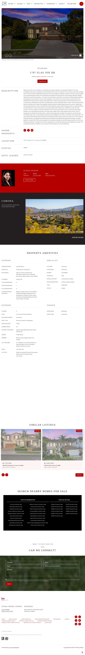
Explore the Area (77, 237)
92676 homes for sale (71, 509)
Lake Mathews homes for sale (16, 520)
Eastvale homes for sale (16, 509)
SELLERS (20, 4)
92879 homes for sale (57, 506)
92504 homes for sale (71, 506)
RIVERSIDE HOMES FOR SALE (44, 621)
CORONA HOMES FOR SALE (8, 621)
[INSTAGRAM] (79, 617)
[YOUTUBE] (79, 620)
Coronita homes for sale (16, 516)
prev (6, 55)
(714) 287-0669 (71, 4)
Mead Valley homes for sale (37, 516)
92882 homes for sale (57, 513)
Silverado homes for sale (15, 522)
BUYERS (10, 4)
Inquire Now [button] (42, 81)
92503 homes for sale (57, 511)
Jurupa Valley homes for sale (37, 511)
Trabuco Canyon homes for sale (37, 504)
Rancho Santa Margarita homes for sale (37, 522)
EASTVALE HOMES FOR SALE (26, 621)
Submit (9, 584)
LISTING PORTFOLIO (26, 619)
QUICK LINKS (48, 622)
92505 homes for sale (71, 504)
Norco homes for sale (16, 518)
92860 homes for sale (57, 516)
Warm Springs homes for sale (37, 509)
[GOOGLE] (79, 624)
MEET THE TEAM (13, 619)
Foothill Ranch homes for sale (37, 513)
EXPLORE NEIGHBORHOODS (42, 619)
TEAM (28, 4)
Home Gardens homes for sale (16, 511)
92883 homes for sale (57, 509)
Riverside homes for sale (15, 506)
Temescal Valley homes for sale (16, 513)
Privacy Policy (46, 580)
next (10, 55)
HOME (3, 619)
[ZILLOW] (76, 624)
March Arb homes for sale (37, 525)
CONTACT (67, 619)
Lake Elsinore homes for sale (37, 518)
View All (79, 475)
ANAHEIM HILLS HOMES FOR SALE (32, 622)
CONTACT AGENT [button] (29, 179)
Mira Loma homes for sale (37, 506)
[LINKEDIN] (76, 620)
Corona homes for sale (16, 504)
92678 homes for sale (71, 513)
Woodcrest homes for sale (16, 525)
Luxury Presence (14, 647)
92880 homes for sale (71, 511)
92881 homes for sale (57, 504)
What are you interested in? (52, 566)
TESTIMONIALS (57, 619)
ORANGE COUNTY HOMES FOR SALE (11, 622)
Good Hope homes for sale (38, 520)
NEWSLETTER (38, 4)
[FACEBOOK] (76, 617)
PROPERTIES (51, 4)
